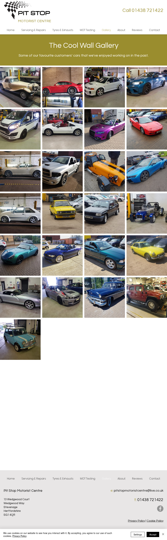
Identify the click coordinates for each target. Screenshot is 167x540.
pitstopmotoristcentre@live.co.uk (138, 490)
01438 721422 (150, 500)
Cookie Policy (155, 520)
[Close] (163, 534)
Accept (152, 534)
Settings (138, 534)
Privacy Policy (136, 520)
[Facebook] (160, 508)
